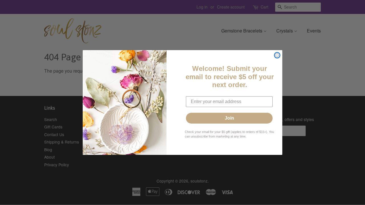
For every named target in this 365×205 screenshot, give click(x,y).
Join (229, 118)
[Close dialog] (277, 55)
